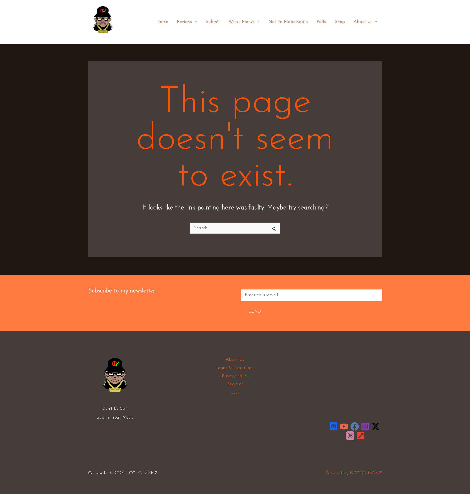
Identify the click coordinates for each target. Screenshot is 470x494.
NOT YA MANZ (104, 36)
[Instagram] (365, 426)
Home (162, 22)
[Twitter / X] (375, 426)
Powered (334, 473)
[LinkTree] (360, 435)
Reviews (184, 22)
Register (235, 384)
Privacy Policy (235, 376)
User (235, 392)
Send (254, 311)
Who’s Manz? (242, 22)
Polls (321, 22)
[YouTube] (344, 426)
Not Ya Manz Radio (288, 22)
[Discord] (333, 426)
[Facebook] (354, 426)
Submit (213, 22)
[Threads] (350, 435)
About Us (363, 22)
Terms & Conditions (235, 368)
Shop (340, 22)
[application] (194, 21)
